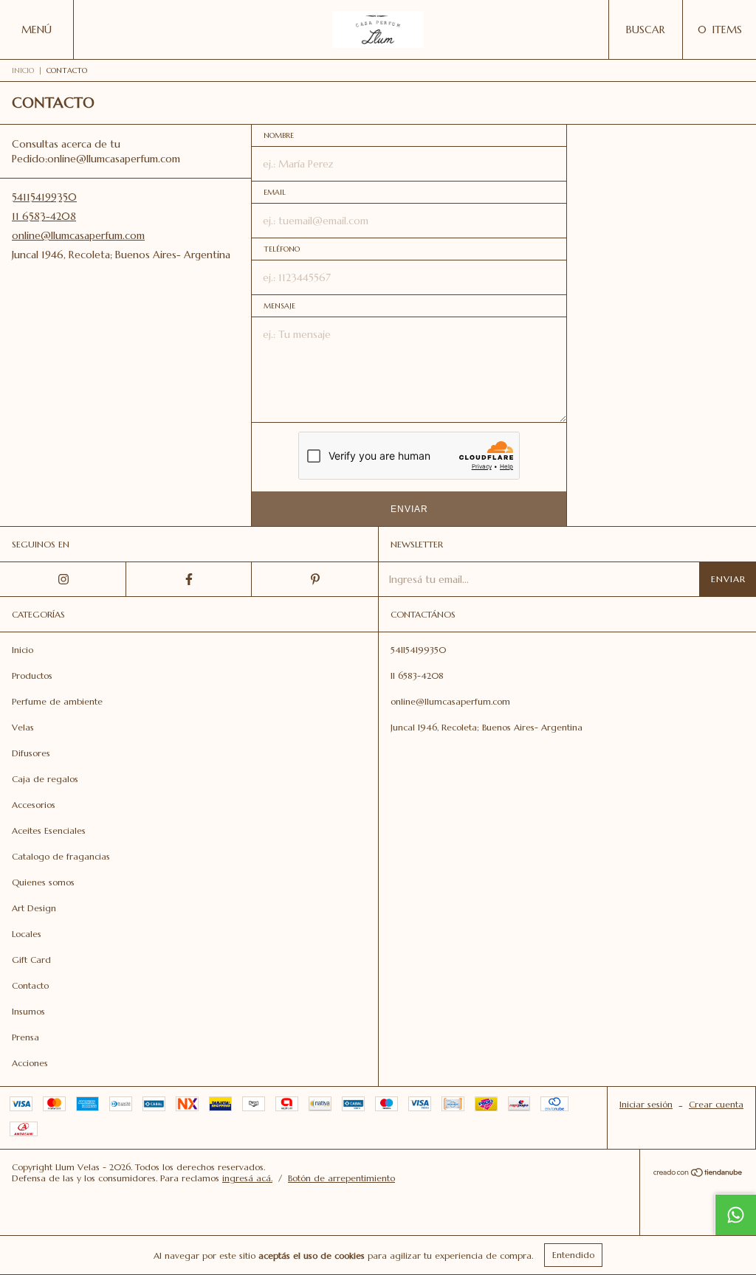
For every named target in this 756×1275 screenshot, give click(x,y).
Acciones (30, 1062)
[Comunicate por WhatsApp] (735, 1214)
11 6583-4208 (44, 216)
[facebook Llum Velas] (189, 579)
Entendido (573, 1254)
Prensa (25, 1037)
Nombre (279, 135)
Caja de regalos (45, 778)
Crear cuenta (716, 1104)
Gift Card (31, 959)
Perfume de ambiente (57, 701)
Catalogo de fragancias (61, 856)
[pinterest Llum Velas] (315, 579)
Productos (32, 675)
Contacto (30, 985)
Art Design (34, 907)
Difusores (31, 753)
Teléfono (282, 249)
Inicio (23, 70)
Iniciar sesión (646, 1104)
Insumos (28, 1011)
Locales (26, 933)
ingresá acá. (247, 1178)
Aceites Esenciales (49, 830)
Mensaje (279, 306)
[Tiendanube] (698, 1174)
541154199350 (44, 197)
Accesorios (33, 804)
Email (275, 192)
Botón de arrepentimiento (341, 1178)
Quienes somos (43, 882)
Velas (23, 727)
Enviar (409, 509)
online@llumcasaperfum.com (78, 235)
